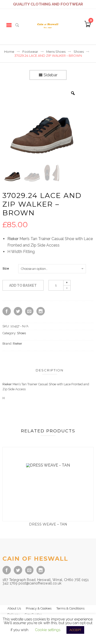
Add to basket (23, 285)
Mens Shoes (55, 52)
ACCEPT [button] (75, 630)
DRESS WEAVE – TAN (48, 524)
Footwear (30, 52)
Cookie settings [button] (47, 630)
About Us (14, 608)
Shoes (79, 52)
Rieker (12, 238)
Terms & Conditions (70, 608)
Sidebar (50, 75)
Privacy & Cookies (38, 608)
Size (5, 268)
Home (9, 52)
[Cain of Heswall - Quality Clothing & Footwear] (48, 25)
